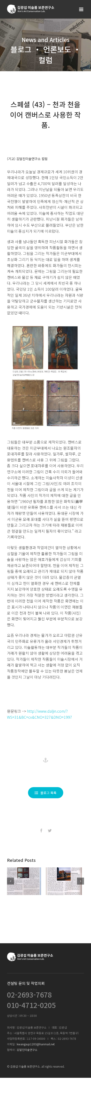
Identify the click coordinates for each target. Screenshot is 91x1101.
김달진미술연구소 (27, 1050)
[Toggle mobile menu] (81, 9)
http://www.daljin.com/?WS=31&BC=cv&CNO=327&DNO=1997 (39, 714)
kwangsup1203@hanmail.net (36, 1044)
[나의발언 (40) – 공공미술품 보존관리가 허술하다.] (25, 881)
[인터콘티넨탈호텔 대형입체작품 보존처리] (66, 881)
